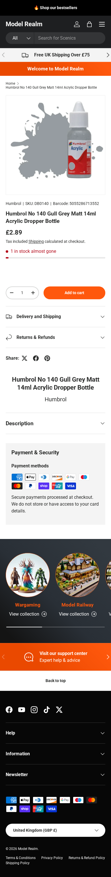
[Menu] (102, 24)
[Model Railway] (77, 575)
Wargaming (27, 605)
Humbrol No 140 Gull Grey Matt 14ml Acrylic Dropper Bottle (51, 87)
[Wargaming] (28, 575)
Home (10, 84)
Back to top (56, 680)
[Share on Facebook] (36, 358)
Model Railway (77, 605)
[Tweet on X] (24, 358)
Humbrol (13, 203)
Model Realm (28, 849)
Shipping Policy (18, 863)
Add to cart (74, 292)
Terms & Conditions (21, 858)
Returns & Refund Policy (87, 858)
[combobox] (55, 38)
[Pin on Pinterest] (47, 358)
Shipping (36, 241)
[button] (89, 24)
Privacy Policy (52, 858)
